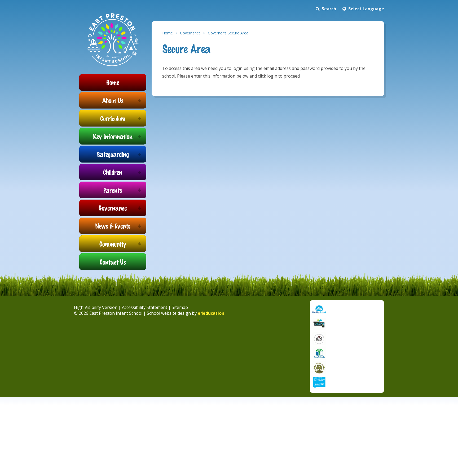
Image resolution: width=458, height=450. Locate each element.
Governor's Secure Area (228, 32)
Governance (190, 32)
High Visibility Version (95, 307)
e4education (211, 313)
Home (167, 32)
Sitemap (180, 307)
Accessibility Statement (144, 307)
